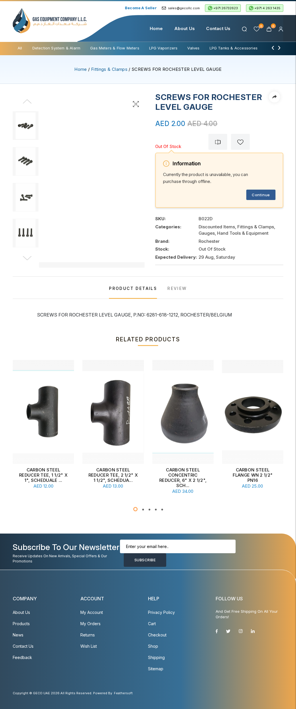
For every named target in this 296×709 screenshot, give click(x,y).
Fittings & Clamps (109, 69)
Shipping (156, 657)
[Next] (27, 258)
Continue (261, 194)
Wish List (88, 646)
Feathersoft (123, 693)
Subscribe (145, 560)
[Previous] (27, 105)
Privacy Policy (161, 612)
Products (21, 623)
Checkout (157, 634)
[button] (135, 509)
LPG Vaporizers (163, 48)
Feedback (22, 657)
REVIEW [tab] (177, 288)
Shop (153, 646)
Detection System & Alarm (56, 48)
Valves (193, 48)
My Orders (90, 623)
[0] (270, 28)
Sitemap (155, 668)
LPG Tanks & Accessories (234, 48)
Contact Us (218, 28)
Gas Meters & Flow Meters (114, 48)
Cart (152, 623)
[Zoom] (136, 103)
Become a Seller (141, 7)
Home (156, 28)
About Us (184, 28)
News (18, 634)
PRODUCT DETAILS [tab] (133, 288)
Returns (87, 634)
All (20, 48)
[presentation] (273, 47)
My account (91, 612)
